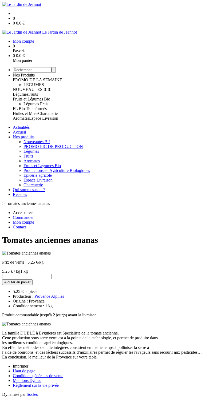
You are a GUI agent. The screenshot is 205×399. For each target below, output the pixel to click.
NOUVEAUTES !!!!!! (32, 89)
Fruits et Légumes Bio (31, 99)
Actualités (21, 127)
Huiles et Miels (25, 113)
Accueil (19, 132)
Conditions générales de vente (38, 375)
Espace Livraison (43, 118)
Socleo (32, 394)
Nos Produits (24, 75)
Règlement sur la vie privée (36, 385)
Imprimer (20, 366)
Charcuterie (48, 113)
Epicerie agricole (37, 175)
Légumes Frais (35, 104)
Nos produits (23, 137)
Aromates (21, 118)
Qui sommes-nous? (29, 189)
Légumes (20, 94)
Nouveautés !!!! (36, 141)
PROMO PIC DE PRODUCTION (53, 146)
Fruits (33, 94)
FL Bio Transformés (30, 108)
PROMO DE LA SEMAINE (37, 80)
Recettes (20, 194)
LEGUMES (33, 84)
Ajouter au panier (17, 282)
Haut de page (24, 371)
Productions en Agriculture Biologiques (56, 170)
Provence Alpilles (49, 296)
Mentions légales (27, 380)
